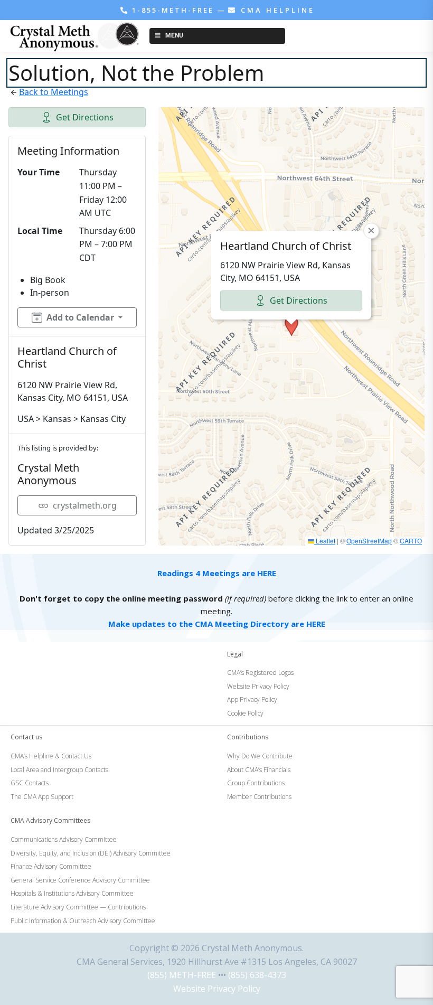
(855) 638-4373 (257, 975)
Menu (174, 35)
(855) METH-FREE (181, 975)
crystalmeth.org (85, 505)
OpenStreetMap (369, 540)
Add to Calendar (80, 317)
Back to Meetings (53, 92)
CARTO (411, 540)
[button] (291, 326)
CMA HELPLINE (276, 10)
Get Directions (85, 117)
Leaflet (324, 540)
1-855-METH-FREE (173, 10)
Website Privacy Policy (216, 988)
